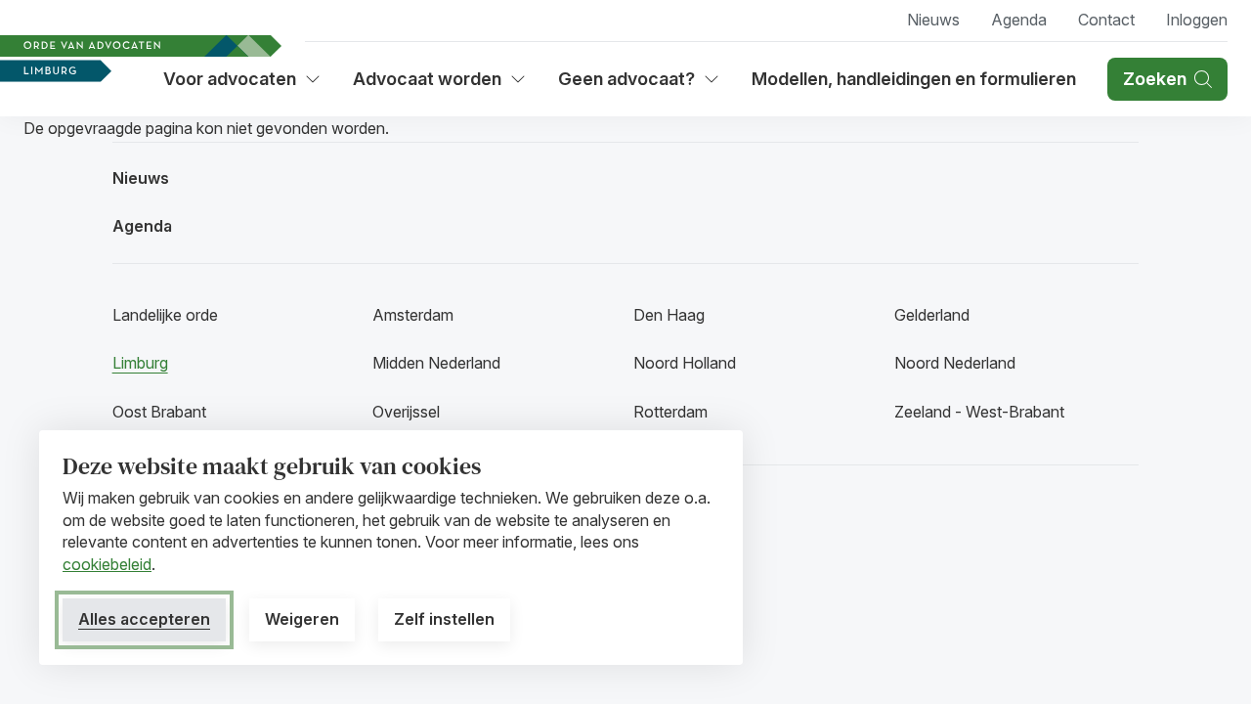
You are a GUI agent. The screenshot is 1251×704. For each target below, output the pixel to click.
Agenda (1019, 19)
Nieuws (933, 19)
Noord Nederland (954, 363)
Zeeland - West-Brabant (979, 411)
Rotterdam (670, 411)
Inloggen (1197, 19)
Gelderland (932, 315)
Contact (1106, 19)
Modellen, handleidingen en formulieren (914, 78)
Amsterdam (412, 315)
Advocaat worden (434, 85)
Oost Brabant (159, 411)
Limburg (140, 363)
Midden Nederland (436, 363)
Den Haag (669, 315)
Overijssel (406, 411)
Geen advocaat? (639, 85)
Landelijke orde (165, 315)
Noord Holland (684, 363)
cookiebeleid (107, 564)
